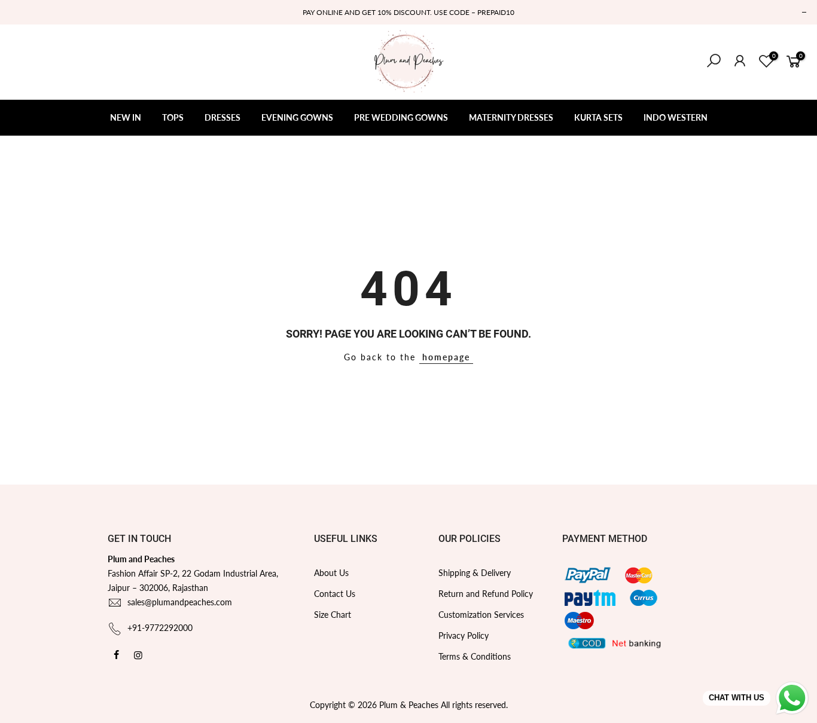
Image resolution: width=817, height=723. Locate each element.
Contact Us (334, 594)
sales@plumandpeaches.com (179, 602)
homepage (446, 357)
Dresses (222, 117)
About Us (331, 573)
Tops (173, 117)
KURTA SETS (598, 117)
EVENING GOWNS (297, 117)
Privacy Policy (463, 635)
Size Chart (332, 614)
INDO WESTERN (676, 117)
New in (125, 117)
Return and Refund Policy (485, 594)
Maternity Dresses (511, 117)
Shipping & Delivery (474, 573)
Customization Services (481, 614)
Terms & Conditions (474, 656)
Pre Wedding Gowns (401, 117)
